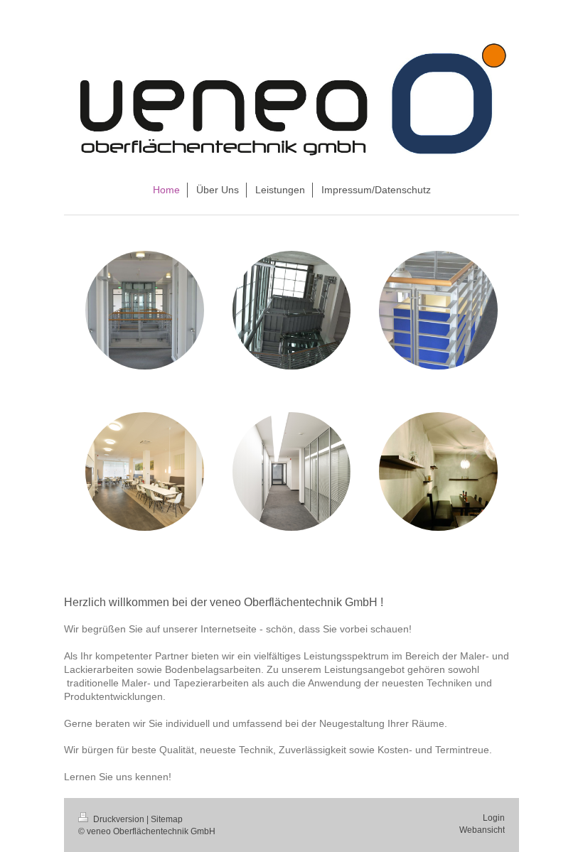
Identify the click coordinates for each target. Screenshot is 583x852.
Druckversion (118, 819)
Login (494, 818)
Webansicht (482, 830)
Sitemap (167, 819)
